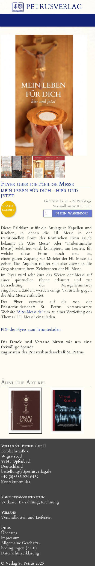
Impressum (10, 538)
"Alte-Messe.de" (29, 312)
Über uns (9, 533)
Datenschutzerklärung (20, 553)
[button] (10, 411)
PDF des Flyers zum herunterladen (31, 329)
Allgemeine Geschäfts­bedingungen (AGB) (20, 545)
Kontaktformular (15, 482)
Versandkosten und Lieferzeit (26, 517)
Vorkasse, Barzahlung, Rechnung (30, 502)
